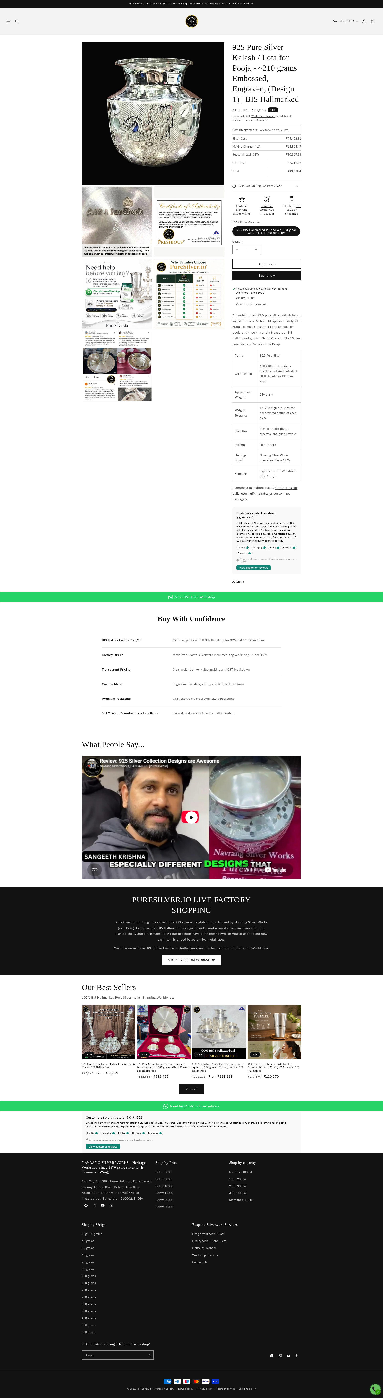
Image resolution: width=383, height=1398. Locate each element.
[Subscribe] (149, 1355)
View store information (251, 304)
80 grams (88, 1269)
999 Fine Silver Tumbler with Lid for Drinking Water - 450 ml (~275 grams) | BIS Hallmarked (273, 1067)
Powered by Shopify (163, 1388)
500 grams (89, 1332)
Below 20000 (164, 1200)
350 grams (89, 1311)
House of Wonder (204, 1248)
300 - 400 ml (238, 1192)
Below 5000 (163, 1179)
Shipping (267, 205)
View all (192, 1089)
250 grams (89, 1297)
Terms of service (226, 1388)
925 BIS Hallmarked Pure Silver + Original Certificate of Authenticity (266, 231)
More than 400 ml (241, 1200)
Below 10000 (164, 1186)
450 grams (89, 1325)
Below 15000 (164, 1192)
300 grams (89, 1304)
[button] (8, 21)
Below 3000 (163, 1172)
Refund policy (185, 1388)
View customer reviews (253, 567)
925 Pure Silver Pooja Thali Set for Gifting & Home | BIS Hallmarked (108, 1065)
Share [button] (240, 581)
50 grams (88, 1248)
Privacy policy (205, 1388)
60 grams (88, 1255)
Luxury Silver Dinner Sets (209, 1241)
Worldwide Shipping (263, 115)
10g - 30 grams (92, 1234)
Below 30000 (164, 1207)
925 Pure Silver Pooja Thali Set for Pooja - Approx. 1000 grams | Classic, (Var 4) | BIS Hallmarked (217, 1067)
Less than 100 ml (240, 1172)
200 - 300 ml (238, 1186)
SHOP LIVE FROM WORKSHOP (191, 960)
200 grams (89, 1290)
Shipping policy (247, 1388)
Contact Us (199, 1262)
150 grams (89, 1283)
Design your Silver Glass (208, 1234)
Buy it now (267, 275)
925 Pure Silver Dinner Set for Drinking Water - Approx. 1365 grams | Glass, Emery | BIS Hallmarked (163, 1067)
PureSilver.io (144, 1388)
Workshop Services (205, 1255)
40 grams (88, 1241)
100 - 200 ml (238, 1179)
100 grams (89, 1276)
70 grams (88, 1262)
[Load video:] (191, 817)
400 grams (89, 1318)
